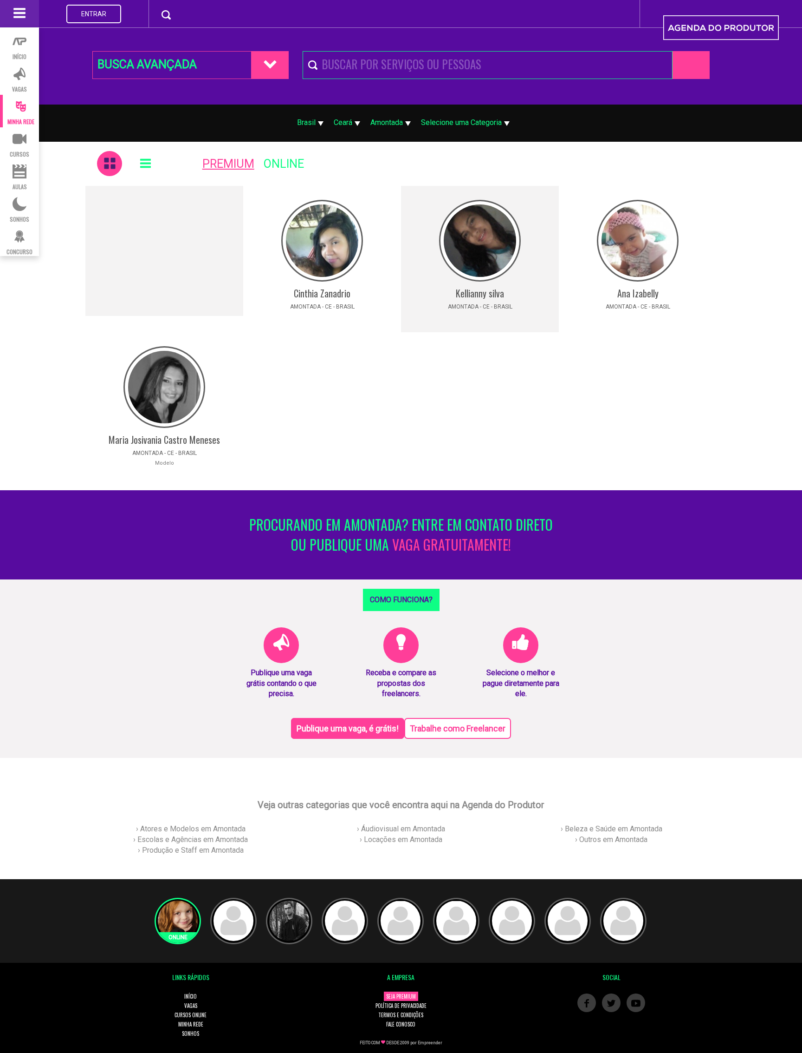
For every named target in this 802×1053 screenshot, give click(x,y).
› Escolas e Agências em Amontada (190, 839)
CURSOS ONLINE (191, 1015)
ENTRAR (93, 14)
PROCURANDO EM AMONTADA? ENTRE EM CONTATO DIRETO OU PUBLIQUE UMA (401, 535)
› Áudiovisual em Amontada (401, 828)
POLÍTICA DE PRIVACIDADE (401, 1005)
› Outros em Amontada (611, 839)
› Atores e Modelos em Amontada (191, 828)
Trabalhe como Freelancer (457, 728)
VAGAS (190, 1005)
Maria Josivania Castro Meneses (164, 440)
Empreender (430, 1042)
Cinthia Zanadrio (322, 293)
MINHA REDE (190, 1024)
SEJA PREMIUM (401, 996)
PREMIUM (228, 164)
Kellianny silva (480, 293)
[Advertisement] (164, 251)
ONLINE (284, 164)
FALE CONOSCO (400, 1024)
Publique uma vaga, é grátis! (348, 728)
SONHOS (190, 1033)
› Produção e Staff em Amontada (191, 850)
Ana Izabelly (638, 293)
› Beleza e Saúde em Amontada (611, 828)
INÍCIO (190, 996)
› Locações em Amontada (401, 839)
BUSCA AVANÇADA (147, 64)
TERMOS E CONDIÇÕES (400, 1015)
